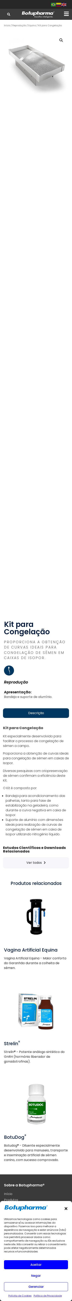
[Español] (58, 4)
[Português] (53, 4)
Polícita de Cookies (20, 1295)
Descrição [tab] (36, 713)
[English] (64, 4)
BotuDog (15, 1137)
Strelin (12, 1043)
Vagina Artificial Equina (31, 950)
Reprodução (19, 25)
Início (7, 25)
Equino (32, 25)
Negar (36, 1276)
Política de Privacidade (48, 1295)
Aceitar (36, 1265)
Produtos (11, 1200)
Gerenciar (36, 1287)
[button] (66, 1209)
